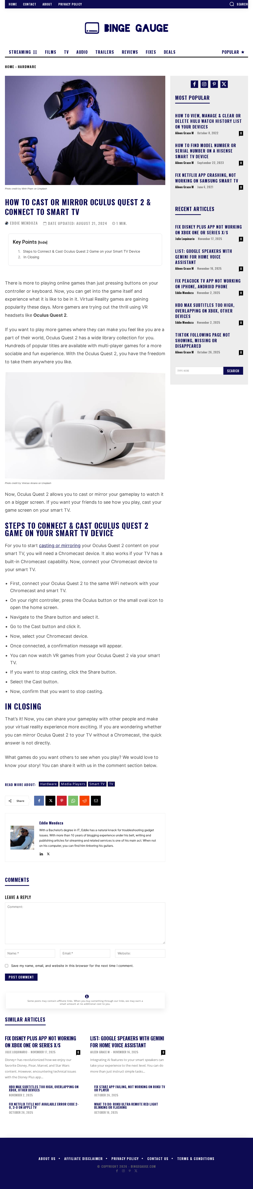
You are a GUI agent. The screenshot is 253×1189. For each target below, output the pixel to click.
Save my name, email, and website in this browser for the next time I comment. (72, 966)
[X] (50, 801)
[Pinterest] (62, 801)
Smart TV (97, 784)
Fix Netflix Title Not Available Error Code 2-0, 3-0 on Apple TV (44, 1106)
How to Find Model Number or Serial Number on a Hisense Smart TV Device (205, 150)
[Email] (96, 801)
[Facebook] (39, 801)
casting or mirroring (60, 545)
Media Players (73, 784)
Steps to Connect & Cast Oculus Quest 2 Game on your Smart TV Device (81, 251)
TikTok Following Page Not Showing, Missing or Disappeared (202, 340)
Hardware (27, 66)
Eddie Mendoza (24, 223)
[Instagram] (204, 84)
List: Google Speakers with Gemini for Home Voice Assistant (127, 1041)
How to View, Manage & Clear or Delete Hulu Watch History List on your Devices (208, 121)
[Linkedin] (41, 853)
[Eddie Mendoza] (7, 223)
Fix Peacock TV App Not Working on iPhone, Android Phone (208, 283)
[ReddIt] (84, 801)
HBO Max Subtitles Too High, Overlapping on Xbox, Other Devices (44, 1088)
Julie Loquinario (16, 1052)
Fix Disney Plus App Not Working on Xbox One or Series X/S (40, 1041)
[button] (238, 3)
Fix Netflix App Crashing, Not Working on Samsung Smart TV (206, 178)
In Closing (31, 257)
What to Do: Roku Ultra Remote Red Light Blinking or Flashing (126, 1106)
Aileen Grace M (100, 1052)
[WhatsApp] (73, 801)
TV (111, 784)
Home (9, 66)
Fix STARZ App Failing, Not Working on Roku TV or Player (129, 1088)
